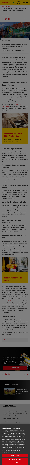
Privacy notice (9, 452)
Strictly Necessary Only (15, 459)
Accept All (15, 462)
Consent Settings (15, 455)
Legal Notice (15, 452)
